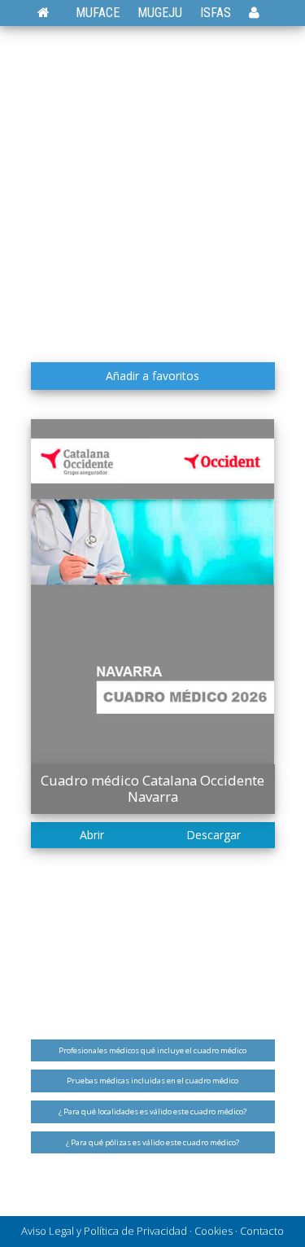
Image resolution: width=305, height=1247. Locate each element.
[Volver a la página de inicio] (51, 12)
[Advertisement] (152, 193)
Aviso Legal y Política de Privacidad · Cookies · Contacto (152, 1230)
